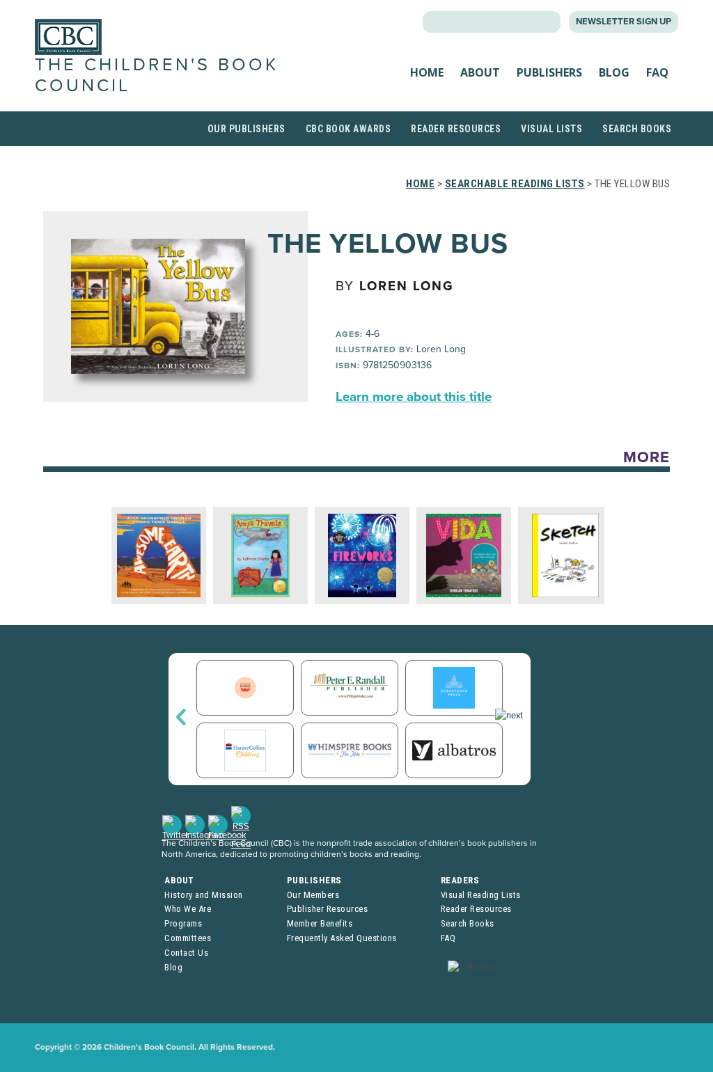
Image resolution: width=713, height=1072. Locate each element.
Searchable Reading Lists (515, 184)
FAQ (657, 72)
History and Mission (203, 895)
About (480, 72)
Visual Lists (551, 128)
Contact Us (186, 952)
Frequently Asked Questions (342, 938)
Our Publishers (246, 128)
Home (427, 72)
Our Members (313, 895)
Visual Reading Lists (481, 895)
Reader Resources (456, 128)
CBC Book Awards (348, 128)
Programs (183, 923)
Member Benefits (320, 923)
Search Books (636, 128)
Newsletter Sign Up (623, 21)
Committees (187, 938)
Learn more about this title (414, 396)
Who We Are (187, 909)
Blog (614, 72)
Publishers (549, 72)
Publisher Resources (327, 909)
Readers (460, 880)
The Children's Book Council (157, 74)
